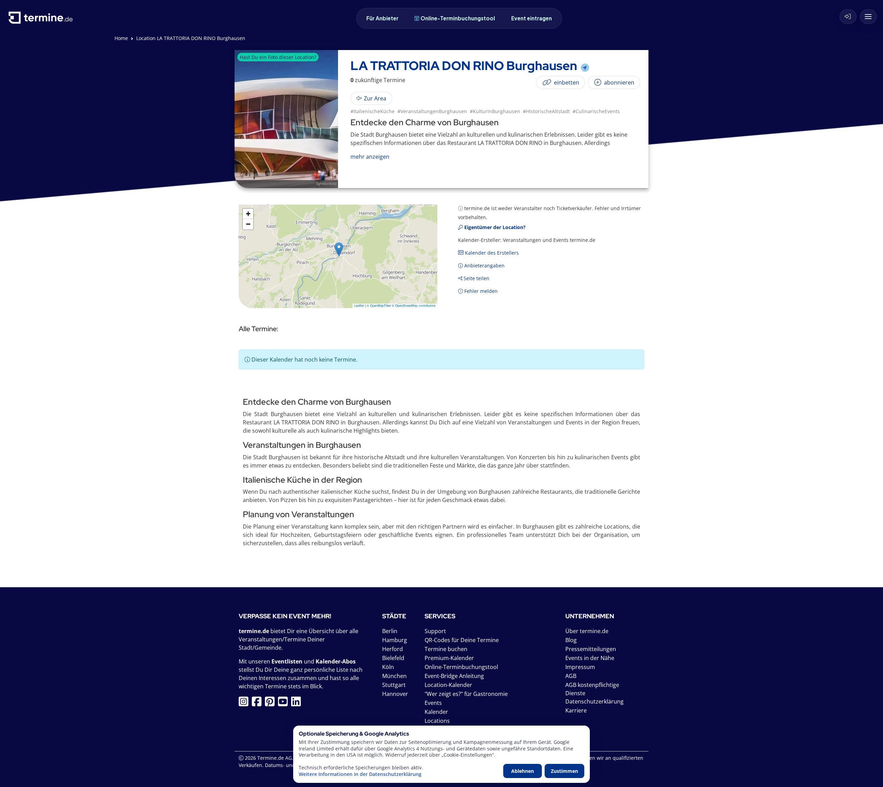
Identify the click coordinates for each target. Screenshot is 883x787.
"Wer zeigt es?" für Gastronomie (466, 694)
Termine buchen (446, 649)
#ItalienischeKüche (372, 111)
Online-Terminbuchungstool (457, 18)
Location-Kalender (448, 685)
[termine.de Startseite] (42, 20)
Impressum (580, 667)
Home (121, 38)
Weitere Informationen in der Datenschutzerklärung (360, 774)
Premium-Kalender (449, 658)
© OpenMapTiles (379, 305)
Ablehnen (522, 771)
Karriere (576, 710)
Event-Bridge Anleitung (454, 676)
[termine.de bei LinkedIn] (297, 703)
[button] (339, 249)
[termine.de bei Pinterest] (271, 703)
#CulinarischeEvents (596, 111)
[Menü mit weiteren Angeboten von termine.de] (868, 16)
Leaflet (359, 305)
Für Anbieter (382, 18)
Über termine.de (586, 631)
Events (433, 703)
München (394, 676)
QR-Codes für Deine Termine (462, 640)
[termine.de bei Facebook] (258, 703)
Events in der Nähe (589, 658)
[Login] (848, 16)
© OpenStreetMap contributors (414, 305)
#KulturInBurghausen (495, 111)
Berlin (389, 631)
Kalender (436, 712)
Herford (392, 649)
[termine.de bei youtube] (284, 703)
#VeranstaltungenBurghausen (432, 111)
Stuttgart (394, 685)
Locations (437, 721)
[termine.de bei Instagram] (245, 703)
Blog (571, 640)
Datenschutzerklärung (594, 701)
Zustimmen (564, 771)
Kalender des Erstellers (491, 252)
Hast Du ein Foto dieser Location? (278, 57)
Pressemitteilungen (590, 649)
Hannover (395, 694)
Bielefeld (393, 658)
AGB (570, 676)
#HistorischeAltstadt (546, 111)
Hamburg (394, 640)
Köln (388, 667)
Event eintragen (531, 18)
